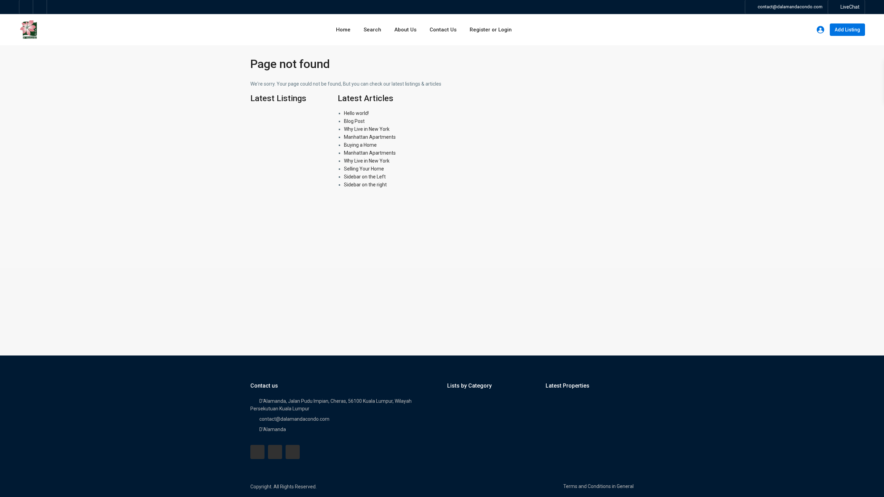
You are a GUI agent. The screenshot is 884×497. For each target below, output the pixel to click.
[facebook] (26, 7)
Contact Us (443, 30)
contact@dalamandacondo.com (294, 419)
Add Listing (847, 29)
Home (343, 30)
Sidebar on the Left (365, 176)
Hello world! (356, 113)
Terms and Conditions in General (598, 486)
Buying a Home (360, 145)
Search (372, 30)
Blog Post (354, 121)
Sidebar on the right (365, 184)
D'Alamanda (272, 429)
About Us (405, 30)
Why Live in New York (367, 129)
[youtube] (275, 452)
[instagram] (40, 7)
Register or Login (491, 30)
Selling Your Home (364, 169)
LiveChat (849, 7)
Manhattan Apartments (370, 137)
